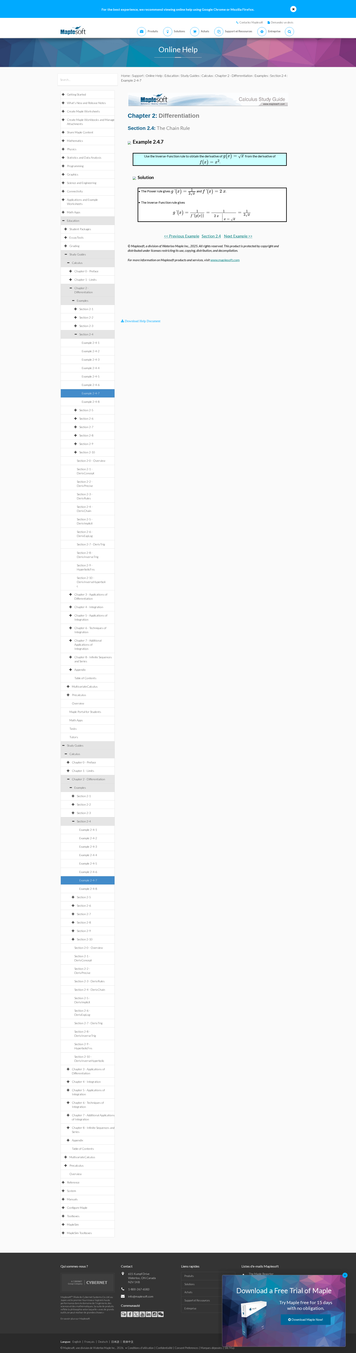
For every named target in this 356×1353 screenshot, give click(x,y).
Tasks (73, 728)
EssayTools (76, 237)
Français (89, 1341)
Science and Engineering (81, 183)
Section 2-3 (86, 326)
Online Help (154, 75)
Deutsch (103, 1341)
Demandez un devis (282, 22)
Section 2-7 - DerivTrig (91, 544)
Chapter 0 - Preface (86, 271)
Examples (82, 300)
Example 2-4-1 (91, 342)
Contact (126, 1266)
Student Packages (80, 229)
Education (73, 220)
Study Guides (77, 254)
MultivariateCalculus (85, 686)
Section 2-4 (86, 334)
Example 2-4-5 (91, 376)
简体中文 (128, 1341)
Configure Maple (77, 1207)
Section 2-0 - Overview (91, 460)
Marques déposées (211, 1348)
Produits (189, 1276)
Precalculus (79, 695)
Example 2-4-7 (91, 393)
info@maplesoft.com (140, 1296)
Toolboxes (73, 1216)
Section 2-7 (86, 427)
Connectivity (75, 191)
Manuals (72, 1199)
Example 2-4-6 (91, 385)
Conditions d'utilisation (141, 1348)
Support (138, 75)
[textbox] (233, 156)
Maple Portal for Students (85, 711)
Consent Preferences (186, 1348)
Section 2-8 (86, 435)
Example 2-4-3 (91, 359)
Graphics (72, 174)
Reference (73, 1182)
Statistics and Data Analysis (84, 157)
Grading (74, 246)
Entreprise (190, 1308)
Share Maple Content (80, 132)
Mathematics (75, 140)
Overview (78, 703)
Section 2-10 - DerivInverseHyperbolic (91, 582)
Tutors (73, 737)
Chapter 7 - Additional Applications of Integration (88, 644)
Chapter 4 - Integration (88, 607)
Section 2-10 (87, 452)
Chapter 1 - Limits (85, 279)
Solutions (189, 1284)
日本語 (115, 1341)
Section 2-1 (86, 309)
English (77, 1341)
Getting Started (76, 94)
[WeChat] (161, 1314)
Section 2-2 (86, 317)
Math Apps (73, 212)
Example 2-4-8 (91, 401)
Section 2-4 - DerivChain (89, 989)
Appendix (79, 669)
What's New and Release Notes (86, 103)
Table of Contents (85, 678)
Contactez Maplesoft (251, 22)
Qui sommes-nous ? (74, 1266)
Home (125, 75)
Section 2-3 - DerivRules (89, 981)
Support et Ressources (197, 1300)
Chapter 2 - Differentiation (88, 779)
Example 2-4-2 (91, 351)
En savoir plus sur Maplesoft (75, 1318)
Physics (71, 149)
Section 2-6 (86, 418)
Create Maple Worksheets (83, 111)
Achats (188, 1292)
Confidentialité (164, 1348)
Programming (75, 166)
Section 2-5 (86, 410)
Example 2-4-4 (91, 368)
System (71, 1191)
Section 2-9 (86, 444)
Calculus (77, 262)
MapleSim (73, 1224)
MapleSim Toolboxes (79, 1233)
